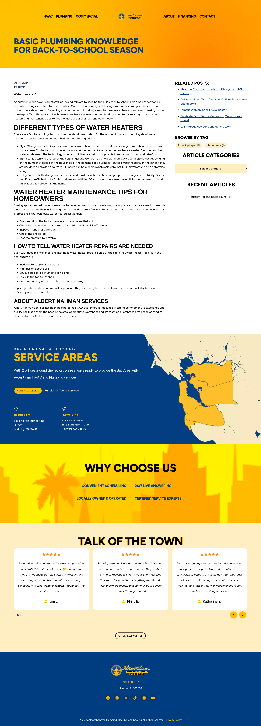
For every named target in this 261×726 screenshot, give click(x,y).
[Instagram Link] (116, 698)
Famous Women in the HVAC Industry (204, 110)
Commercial (87, 16)
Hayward (69, 415)
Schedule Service (28, 390)
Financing (187, 16)
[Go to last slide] (233, 614)
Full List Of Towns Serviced (62, 390)
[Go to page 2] (20, 615)
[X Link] (126, 698)
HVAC (48, 16)
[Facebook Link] (108, 698)
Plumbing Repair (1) (189, 145)
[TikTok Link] (135, 698)
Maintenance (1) (216, 145)
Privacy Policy (174, 719)
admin (21, 86)
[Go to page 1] (18, 615)
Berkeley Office (133, 635)
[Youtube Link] (153, 698)
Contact (207, 16)
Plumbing (64, 16)
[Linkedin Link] (144, 698)
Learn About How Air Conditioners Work (205, 126)
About (168, 16)
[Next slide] (242, 614)
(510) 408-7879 (130, 682)
